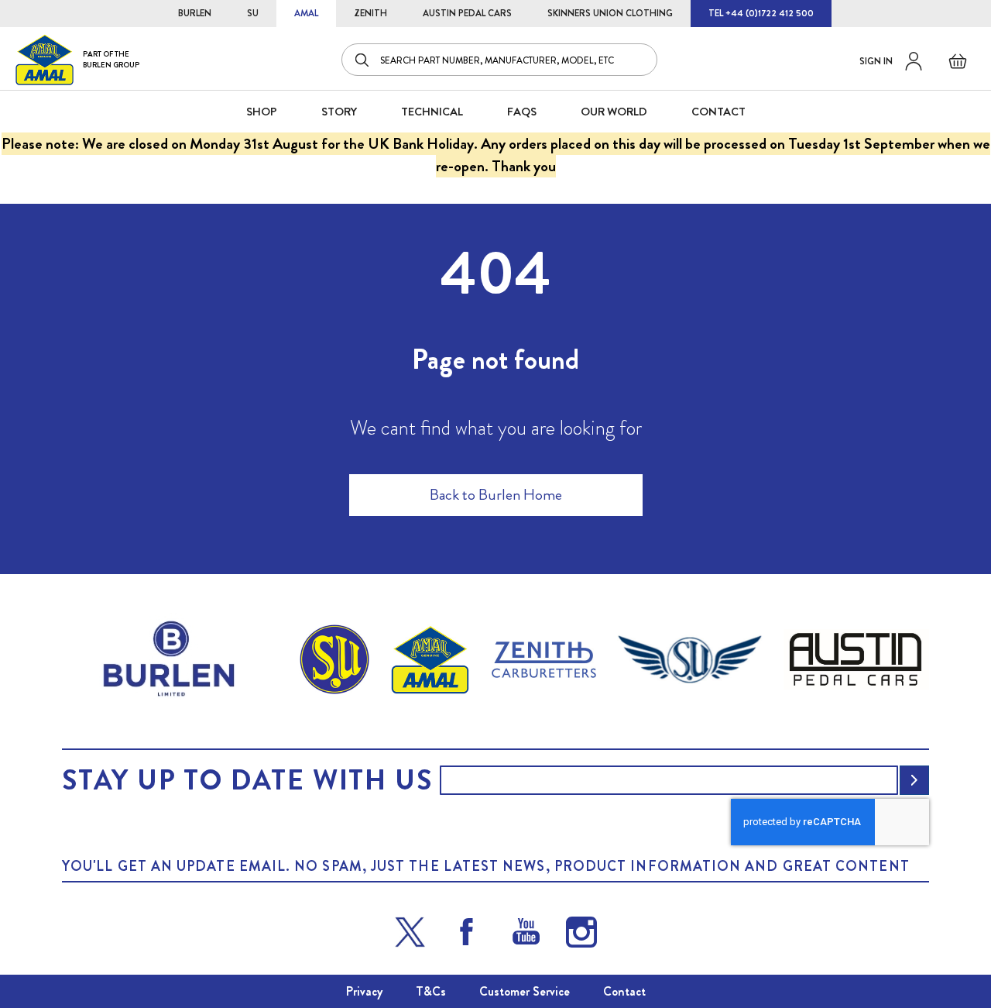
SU (253, 13)
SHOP (261, 111)
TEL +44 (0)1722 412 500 (761, 13)
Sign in (876, 61)
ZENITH (370, 13)
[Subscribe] (914, 780)
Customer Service (524, 991)
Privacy (364, 991)
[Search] (363, 59)
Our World (614, 111)
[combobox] (499, 59)
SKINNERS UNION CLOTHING (610, 13)
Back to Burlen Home (496, 494)
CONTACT (718, 111)
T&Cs (431, 991)
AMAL (306, 13)
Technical (432, 111)
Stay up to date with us (247, 780)
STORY (339, 111)
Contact (624, 991)
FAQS (522, 111)
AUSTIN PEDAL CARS (467, 13)
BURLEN (194, 13)
